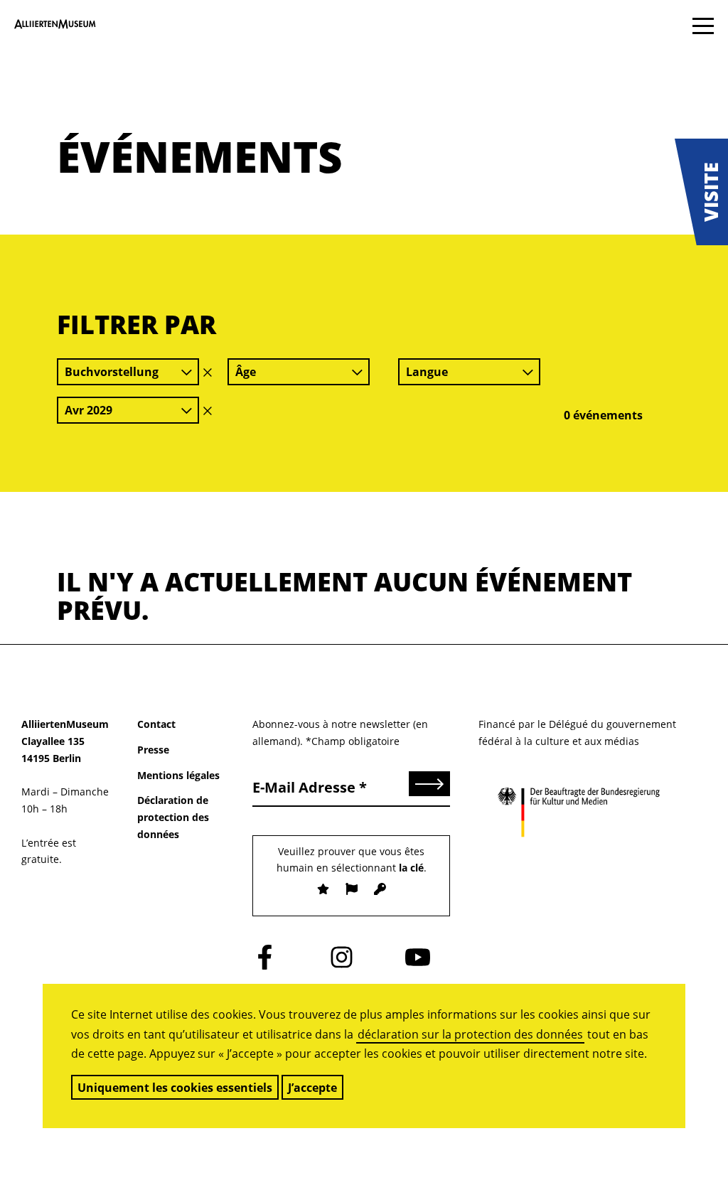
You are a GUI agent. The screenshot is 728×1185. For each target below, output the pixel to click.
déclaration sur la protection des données (470, 1034)
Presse (153, 749)
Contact (156, 724)
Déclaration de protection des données (173, 817)
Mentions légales (178, 775)
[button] (701, 192)
